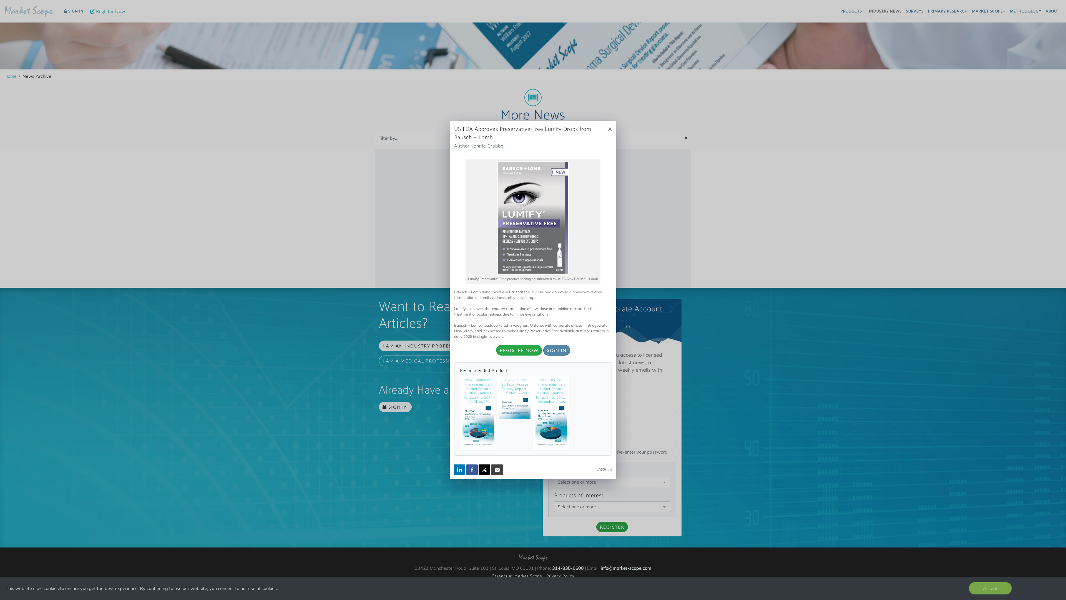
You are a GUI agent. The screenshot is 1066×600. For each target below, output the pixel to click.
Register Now (519, 350)
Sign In (557, 350)
